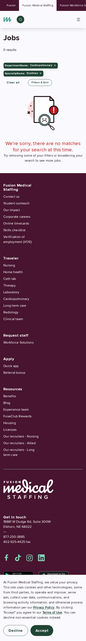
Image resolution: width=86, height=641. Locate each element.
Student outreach (16, 203)
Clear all (13, 82)
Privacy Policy (43, 607)
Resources (12, 389)
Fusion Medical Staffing (37, 5)
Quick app (11, 366)
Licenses (9, 430)
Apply (8, 359)
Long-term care (14, 306)
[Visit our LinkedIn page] (41, 557)
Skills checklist (14, 230)
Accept (41, 630)
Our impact (11, 210)
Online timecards (16, 223)
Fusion (11, 5)
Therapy (9, 285)
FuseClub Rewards (17, 416)
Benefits (9, 396)
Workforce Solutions (18, 342)
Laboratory (11, 292)
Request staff (15, 335)
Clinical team (13, 319)
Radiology (10, 312)
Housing (9, 423)
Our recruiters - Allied (19, 443)
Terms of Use (52, 612)
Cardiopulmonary (16, 299)
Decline (16, 630)
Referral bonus (14, 373)
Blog (6, 403)
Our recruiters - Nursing (21, 436)
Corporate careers (16, 217)
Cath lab (9, 279)
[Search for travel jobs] (20, 19)
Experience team (16, 409)
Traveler (10, 258)
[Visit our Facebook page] (6, 557)
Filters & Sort (40, 82)
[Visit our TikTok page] (18, 557)
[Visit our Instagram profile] (29, 557)
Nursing (9, 265)
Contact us (11, 197)
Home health (13, 272)
